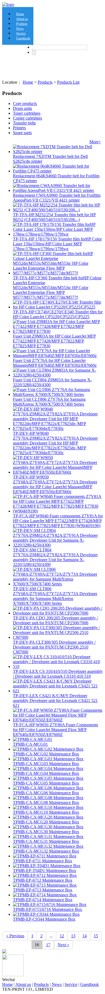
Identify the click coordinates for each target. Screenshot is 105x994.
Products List (68, 82)
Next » (63, 944)
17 (48, 944)
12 (62, 936)
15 (96, 936)
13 (73, 936)
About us (23, 984)
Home (28, 82)
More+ (95, 142)
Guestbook (23, 38)
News (57, 984)
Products (45, 82)
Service (71, 984)
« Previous (15, 936)
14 (84, 936)
